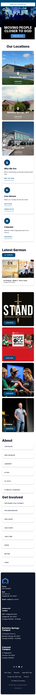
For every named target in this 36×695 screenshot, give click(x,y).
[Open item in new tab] (18, 272)
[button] (32, 9)
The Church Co (18, 688)
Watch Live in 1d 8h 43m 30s (18, 4)
